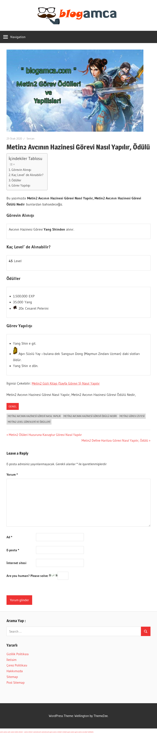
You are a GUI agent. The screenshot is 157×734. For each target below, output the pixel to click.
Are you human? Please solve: (28, 576)
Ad (9, 537)
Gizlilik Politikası (18, 654)
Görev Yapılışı (20, 185)
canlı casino (3, 732)
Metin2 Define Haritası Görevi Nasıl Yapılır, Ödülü (115, 440)
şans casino (53, 732)
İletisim (11, 660)
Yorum (12, 474)
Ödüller (16, 180)
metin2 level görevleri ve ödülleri (29, 421)
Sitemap (12, 677)
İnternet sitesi (16, 563)
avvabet (84, 732)
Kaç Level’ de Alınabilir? (27, 175)
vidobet (59, 732)
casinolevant (37, 732)
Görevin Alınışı (21, 170)
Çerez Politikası (17, 665)
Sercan (30, 138)
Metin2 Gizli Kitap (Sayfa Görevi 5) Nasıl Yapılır (66, 383)
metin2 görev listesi (132, 416)
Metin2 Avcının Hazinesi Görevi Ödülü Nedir (90, 416)
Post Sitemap (16, 682)
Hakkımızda (15, 671)
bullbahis (90, 732)
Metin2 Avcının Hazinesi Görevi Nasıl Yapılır (34, 416)
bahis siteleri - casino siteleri (24, 732)
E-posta (13, 550)
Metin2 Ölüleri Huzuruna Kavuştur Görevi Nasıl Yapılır (45, 435)
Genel (13, 406)
